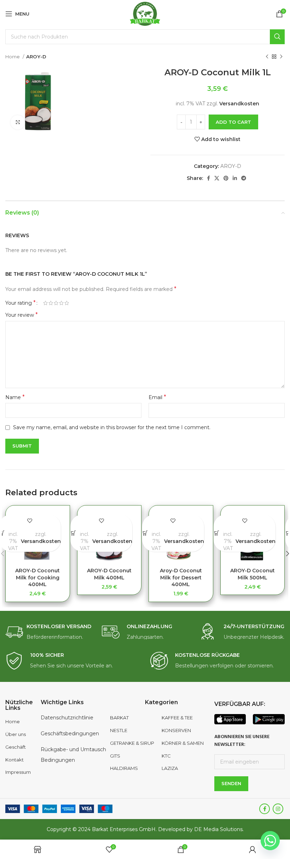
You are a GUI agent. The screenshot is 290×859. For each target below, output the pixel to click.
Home (13, 56)
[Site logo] (145, 13)
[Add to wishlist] (30, 520)
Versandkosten (239, 103)
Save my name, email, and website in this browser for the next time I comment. (111, 427)
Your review (21, 314)
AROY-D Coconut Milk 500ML (252, 574)
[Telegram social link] (243, 178)
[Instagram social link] (278, 809)
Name (15, 397)
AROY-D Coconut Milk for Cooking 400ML (37, 577)
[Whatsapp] (270, 840)
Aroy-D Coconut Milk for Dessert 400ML (181, 577)
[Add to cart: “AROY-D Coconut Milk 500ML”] (217, 533)
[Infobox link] (48, 632)
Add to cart (233, 122)
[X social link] (216, 178)
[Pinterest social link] (226, 178)
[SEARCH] (277, 36)
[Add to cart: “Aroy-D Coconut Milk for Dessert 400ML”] (145, 533)
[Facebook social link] (208, 178)
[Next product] (281, 56)
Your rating (20, 303)
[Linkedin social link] (235, 178)
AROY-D (36, 56)
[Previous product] (267, 56)
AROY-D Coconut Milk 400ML (109, 574)
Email (157, 397)
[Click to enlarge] (18, 122)
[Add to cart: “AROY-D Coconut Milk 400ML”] (73, 533)
